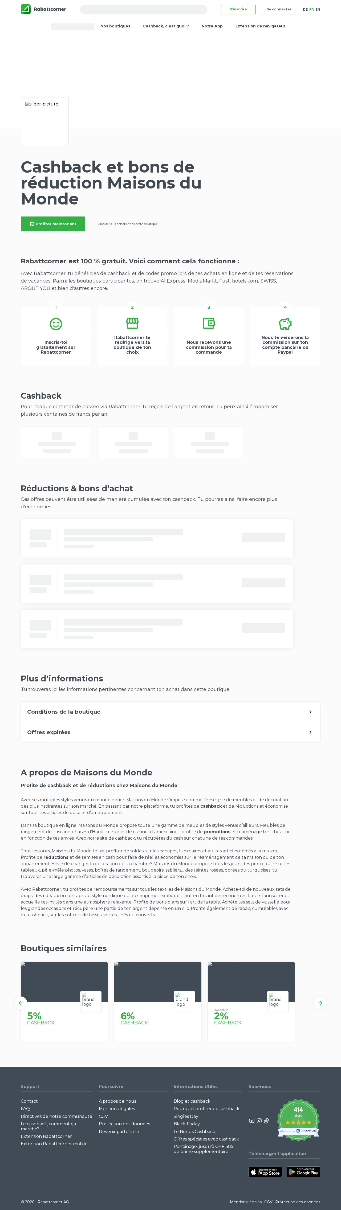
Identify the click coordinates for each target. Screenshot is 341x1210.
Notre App (212, 26)
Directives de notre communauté (56, 1116)
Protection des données (124, 1123)
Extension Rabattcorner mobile (54, 1143)
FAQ (25, 1108)
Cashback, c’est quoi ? (166, 26)
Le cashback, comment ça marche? (48, 1126)
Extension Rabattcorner (46, 1136)
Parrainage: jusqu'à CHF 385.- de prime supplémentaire (205, 1149)
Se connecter (279, 9)
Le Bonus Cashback (194, 1131)
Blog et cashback (192, 1101)
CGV (103, 1116)
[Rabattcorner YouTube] (252, 1121)
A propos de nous (117, 1101)
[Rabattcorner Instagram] (259, 1121)
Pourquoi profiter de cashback (206, 1108)
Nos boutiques (115, 26)
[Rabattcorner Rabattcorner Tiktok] (266, 1121)
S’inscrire (238, 9)
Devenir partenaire (119, 1131)
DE (305, 9)
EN (317, 9)
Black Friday (187, 1123)
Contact (29, 1101)
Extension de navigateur (260, 26)
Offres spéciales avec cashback (206, 1139)
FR (311, 9)
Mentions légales (117, 1108)
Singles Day (186, 1116)
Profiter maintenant (56, 224)
